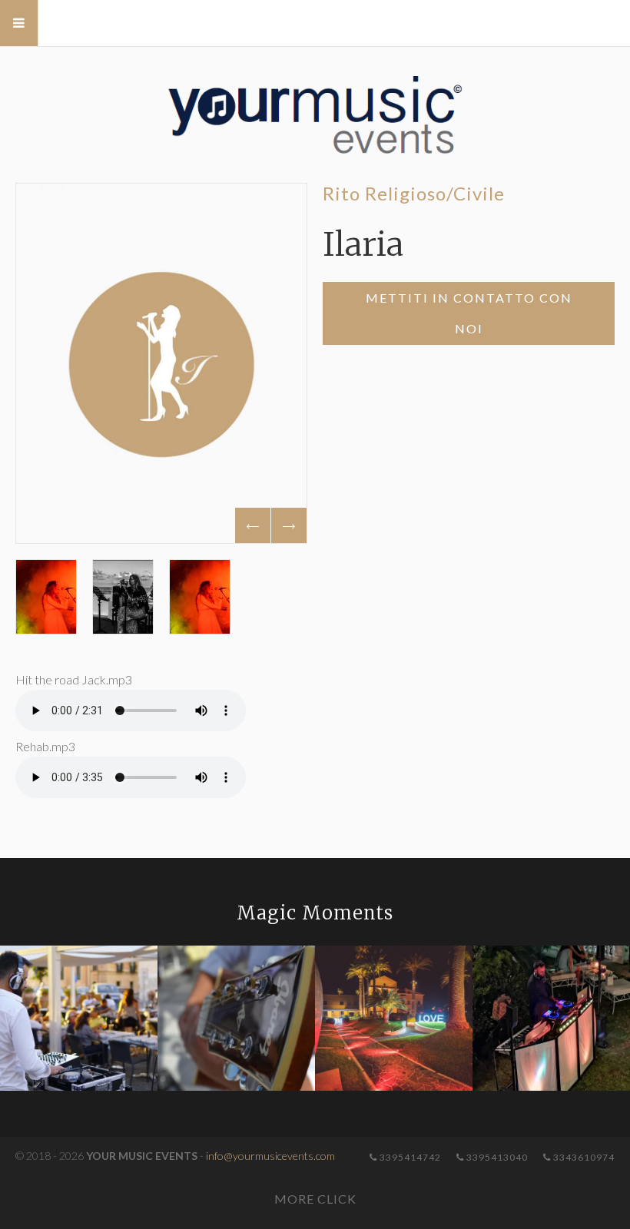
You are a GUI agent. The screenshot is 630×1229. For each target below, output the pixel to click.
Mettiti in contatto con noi (469, 313)
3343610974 (583, 1157)
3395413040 (496, 1157)
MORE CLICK (315, 1198)
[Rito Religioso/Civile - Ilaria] (161, 363)
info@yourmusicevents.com (270, 1155)
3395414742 (409, 1157)
